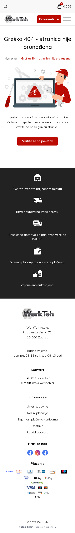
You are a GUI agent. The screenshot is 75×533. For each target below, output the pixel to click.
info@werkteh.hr (43, 383)
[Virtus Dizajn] (37, 527)
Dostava (37, 426)
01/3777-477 (40, 378)
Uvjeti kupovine (37, 406)
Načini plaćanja (37, 413)
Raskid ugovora (38, 432)
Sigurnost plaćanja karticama (38, 419)
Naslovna (11, 58)
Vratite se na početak (37, 141)
